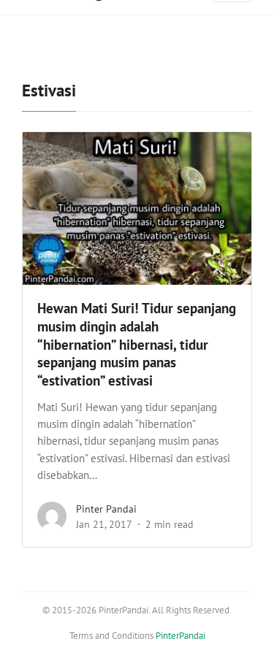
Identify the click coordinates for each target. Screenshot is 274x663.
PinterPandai (180, 635)
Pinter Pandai (106, 509)
